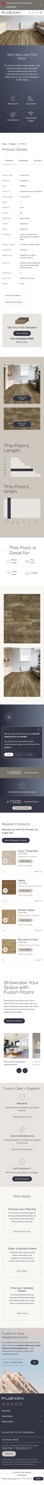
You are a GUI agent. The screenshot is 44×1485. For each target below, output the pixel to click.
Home (4, 144)
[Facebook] (3, 1404)
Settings (29, 754)
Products (12, 144)
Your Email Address (10, 1440)
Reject (19, 754)
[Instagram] (20, 1404)
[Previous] (19, 1070)
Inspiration (7, 1416)
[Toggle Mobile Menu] (40, 12)
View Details (25, 861)
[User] (29, 12)
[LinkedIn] (16, 1404)
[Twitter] (7, 1404)
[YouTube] (12, 1404)
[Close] (41, 5)
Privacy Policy (7, 1448)
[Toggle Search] (37, 12)
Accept (8, 754)
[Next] (25, 1070)
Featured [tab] (9, 160)
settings (7, 747)
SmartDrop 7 (24, 181)
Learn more (11, 7)
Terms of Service (22, 1448)
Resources (7, 1421)
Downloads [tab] (23, 160)
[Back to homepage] (11, 13)
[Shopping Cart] (33, 12)
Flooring (6, 1411)
